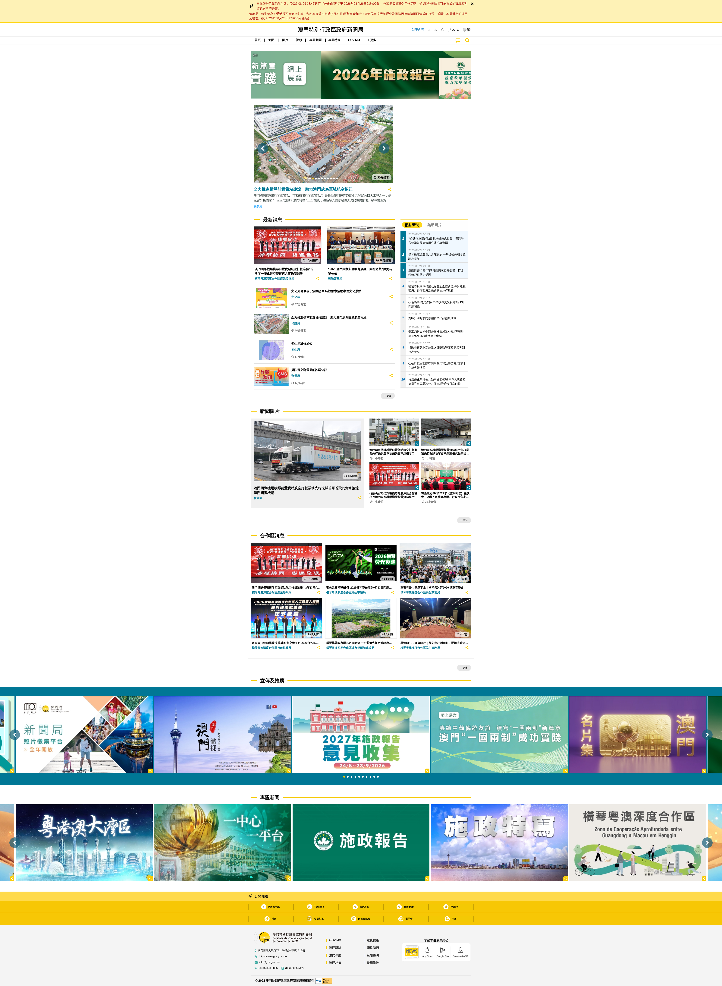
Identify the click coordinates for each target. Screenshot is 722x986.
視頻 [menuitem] (299, 40)
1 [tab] (344, 777)
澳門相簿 (335, 962)
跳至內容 (418, 29)
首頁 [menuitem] (258, 40)
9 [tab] (374, 777)
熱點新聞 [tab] (412, 225)
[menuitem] (271, 40)
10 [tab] (378, 777)
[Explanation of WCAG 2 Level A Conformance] (323, 980)
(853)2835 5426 (294, 968)
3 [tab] (351, 777)
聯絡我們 (373, 947)
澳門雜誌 (335, 947)
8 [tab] (370, 777)
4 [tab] (355, 777)
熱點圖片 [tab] (434, 225)
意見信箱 (373, 940)
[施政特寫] (499, 842)
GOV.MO (335, 940)
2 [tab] (348, 777)
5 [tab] (359, 777)
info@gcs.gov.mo (269, 962)
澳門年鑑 (335, 955)
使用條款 (373, 962)
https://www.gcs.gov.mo (273, 956)
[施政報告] (361, 842)
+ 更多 (388, 395)
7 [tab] (367, 777)
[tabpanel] (361, 734)
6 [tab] (363, 777)
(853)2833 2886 (268, 968)
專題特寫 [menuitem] (334, 40)
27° (455, 29)
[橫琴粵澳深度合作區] (638, 842)
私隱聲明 (373, 955)
